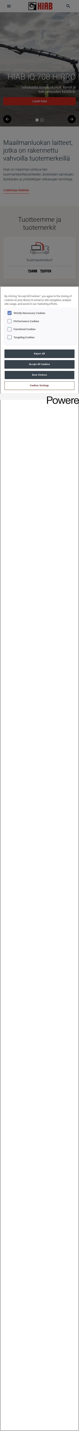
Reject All (39, 353)
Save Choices (39, 374)
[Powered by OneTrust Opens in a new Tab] (61, 397)
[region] (39, 858)
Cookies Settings (39, 385)
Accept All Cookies (39, 364)
